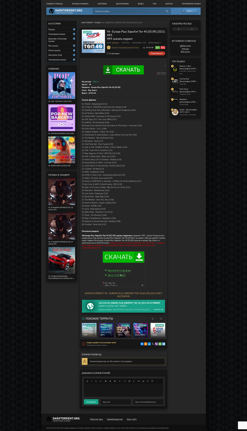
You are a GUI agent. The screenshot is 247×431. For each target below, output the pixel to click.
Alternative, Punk (55, 55)
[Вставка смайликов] (120, 381)
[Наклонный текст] (92, 381)
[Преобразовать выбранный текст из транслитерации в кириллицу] (148, 381)
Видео (141, 4)
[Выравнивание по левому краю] (106, 381)
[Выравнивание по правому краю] (115, 381)
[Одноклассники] (145, 343)
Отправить (91, 402)
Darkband (115, 43)
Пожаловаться (157, 53)
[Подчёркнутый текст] (96, 381)
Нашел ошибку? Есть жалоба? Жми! (101, 343)
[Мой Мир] (149, 343)
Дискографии (122, 4)
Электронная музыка (57, 59)
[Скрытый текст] (139, 381)
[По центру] (110, 381)
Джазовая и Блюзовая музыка (57, 39)
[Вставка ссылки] (125, 381)
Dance (136, 47)
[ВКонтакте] (142, 343)
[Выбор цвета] (134, 381)
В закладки (114, 53)
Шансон (169, 4)
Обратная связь (96, 419)
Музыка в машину (80, 4)
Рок (154, 4)
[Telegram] (163, 343)
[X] (152, 343)
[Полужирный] (87, 381)
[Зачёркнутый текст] (101, 381)
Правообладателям (115, 419)
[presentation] (152, 319)
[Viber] (156, 343)
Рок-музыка (53, 46)
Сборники (102, 4)
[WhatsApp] (160, 343)
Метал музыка (54, 50)
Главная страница (54, 4)
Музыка (114, 47)
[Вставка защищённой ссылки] (129, 381)
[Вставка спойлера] (152, 381)
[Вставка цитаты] (143, 381)
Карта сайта (131, 419)
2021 (95, 81)
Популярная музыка (191, 4)
